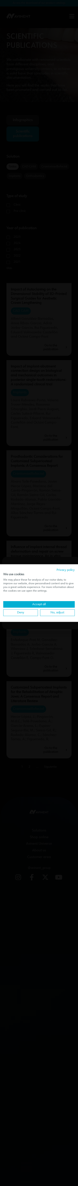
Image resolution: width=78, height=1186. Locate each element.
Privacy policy (66, 570)
